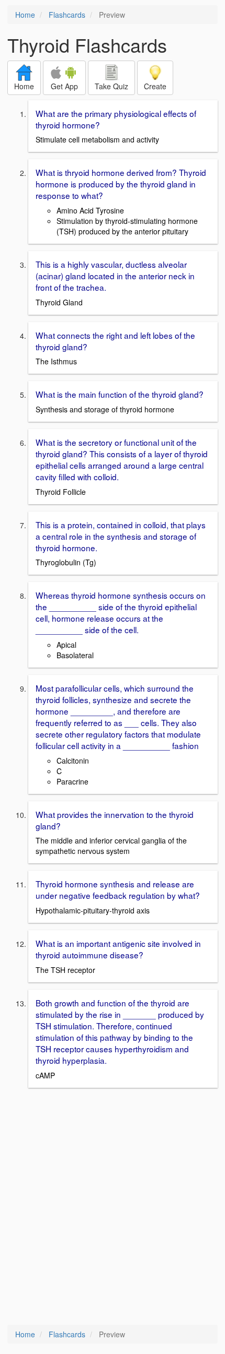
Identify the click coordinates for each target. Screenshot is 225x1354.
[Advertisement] (112, 1207)
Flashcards (67, 14)
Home (25, 14)
